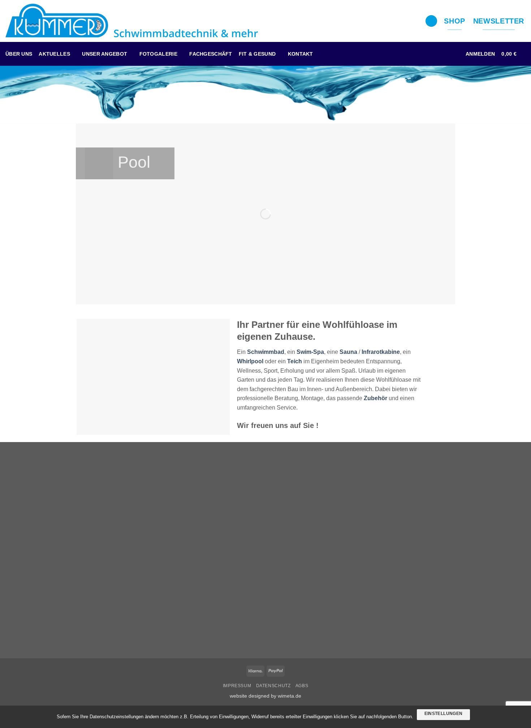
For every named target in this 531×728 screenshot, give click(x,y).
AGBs (301, 685)
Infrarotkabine (381, 352)
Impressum (237, 685)
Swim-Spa (310, 352)
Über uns (18, 54)
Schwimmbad (265, 352)
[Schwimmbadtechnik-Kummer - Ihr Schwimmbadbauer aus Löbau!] (131, 21)
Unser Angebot (104, 54)
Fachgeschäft (210, 54)
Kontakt (300, 54)
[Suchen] (431, 21)
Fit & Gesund (257, 54)
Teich (294, 361)
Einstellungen (443, 713)
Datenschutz (273, 685)
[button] (480, 54)
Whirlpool (250, 361)
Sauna (348, 352)
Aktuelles (54, 54)
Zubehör (375, 398)
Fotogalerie (158, 54)
